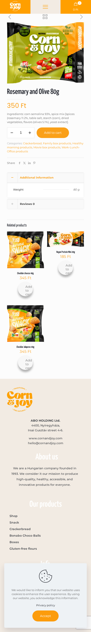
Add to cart (53, 133)
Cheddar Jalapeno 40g (25, 347)
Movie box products (46, 147)
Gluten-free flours (23, 549)
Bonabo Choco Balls (25, 535)
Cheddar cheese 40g (25, 273)
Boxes (14, 542)
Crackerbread (32, 143)
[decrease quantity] (11, 132)
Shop (14, 516)
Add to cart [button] (28, 290)
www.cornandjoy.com (45, 438)
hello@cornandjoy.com (45, 443)
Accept (45, 616)
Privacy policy (45, 605)
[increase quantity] (29, 132)
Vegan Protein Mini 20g (65, 252)
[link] (15, 6)
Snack (14, 522)
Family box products (57, 143)
